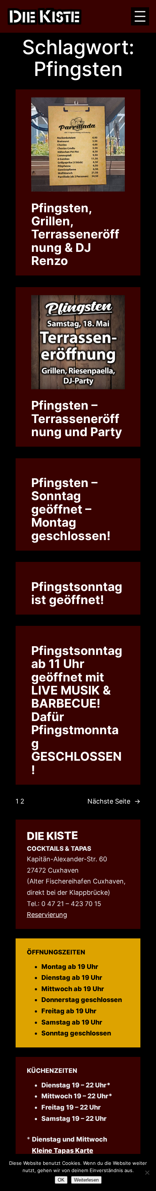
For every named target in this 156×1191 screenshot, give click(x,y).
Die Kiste (52, 835)
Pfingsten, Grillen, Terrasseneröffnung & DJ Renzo (75, 234)
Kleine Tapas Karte (62, 1150)
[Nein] (147, 1172)
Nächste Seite (113, 801)
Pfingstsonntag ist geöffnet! (76, 593)
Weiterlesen (86, 1180)
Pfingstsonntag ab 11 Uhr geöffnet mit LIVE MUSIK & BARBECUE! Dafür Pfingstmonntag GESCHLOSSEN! (76, 710)
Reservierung (47, 914)
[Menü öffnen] (140, 16)
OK (61, 1180)
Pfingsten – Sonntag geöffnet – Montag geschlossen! (71, 509)
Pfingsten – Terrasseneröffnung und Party (76, 418)
